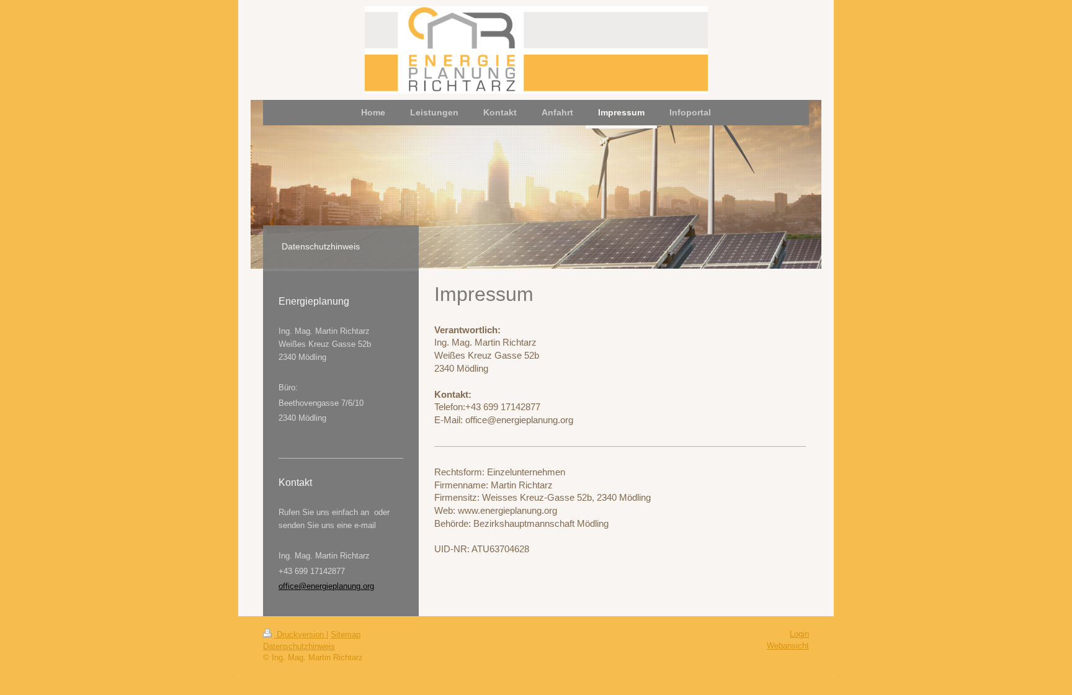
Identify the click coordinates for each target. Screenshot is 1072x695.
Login (799, 634)
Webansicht (788, 645)
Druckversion (300, 634)
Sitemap (345, 634)
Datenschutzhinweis (299, 646)
